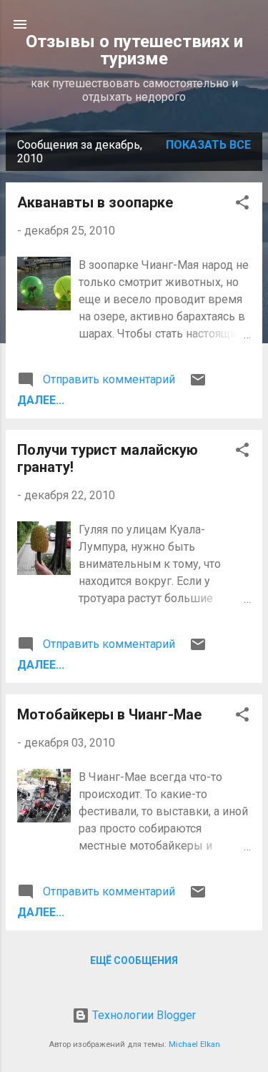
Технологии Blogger (142, 1015)
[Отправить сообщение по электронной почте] (198, 384)
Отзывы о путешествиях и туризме (134, 50)
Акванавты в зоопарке (95, 202)
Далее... (40, 400)
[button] (242, 205)
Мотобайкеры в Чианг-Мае (109, 714)
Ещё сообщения (134, 960)
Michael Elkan (194, 1044)
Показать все (208, 145)
